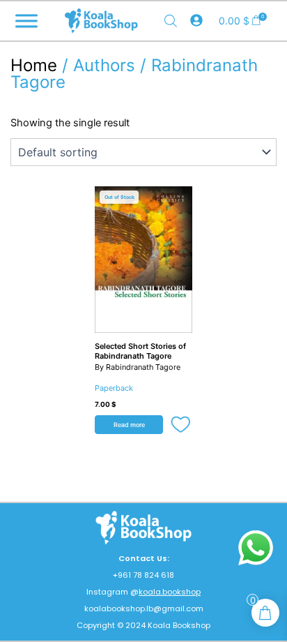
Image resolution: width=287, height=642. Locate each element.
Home (33, 65)
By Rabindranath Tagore (137, 367)
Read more (129, 424)
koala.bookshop (170, 591)
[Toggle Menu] (26, 20)
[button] (181, 426)
